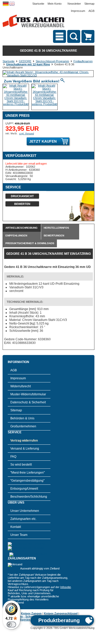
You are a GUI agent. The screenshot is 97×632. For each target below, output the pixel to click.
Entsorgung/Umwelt (24, 488)
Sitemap (89, 3)
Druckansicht (22, 196)
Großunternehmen (23, 426)
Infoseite (65, 587)
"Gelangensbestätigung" (27, 480)
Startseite (38, 3)
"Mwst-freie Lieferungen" (27, 472)
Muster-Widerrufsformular (28, 394)
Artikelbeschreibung (21, 227)
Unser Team (18, 535)
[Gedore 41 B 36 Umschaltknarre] (48, 75)
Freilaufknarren (83, 61)
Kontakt (15, 527)
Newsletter (74, 3)
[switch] (11, 624)
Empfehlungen (16, 235)
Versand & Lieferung (24, 448)
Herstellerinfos (56, 227)
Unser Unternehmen (24, 511)
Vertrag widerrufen (24, 440)
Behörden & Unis (22, 418)
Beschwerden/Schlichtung (28, 496)
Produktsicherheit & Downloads (29, 243)
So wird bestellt (21, 464)
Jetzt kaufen (43, 141)
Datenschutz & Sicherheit (28, 402)
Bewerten (22, 203)
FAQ (13, 456)
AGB (91, 10)
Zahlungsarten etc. (23, 519)
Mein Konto (55, 3)
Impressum (78, 10)
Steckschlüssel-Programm (52, 61)
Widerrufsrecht (20, 386)
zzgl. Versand (26, 133)
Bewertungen (54, 235)
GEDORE (25, 61)
